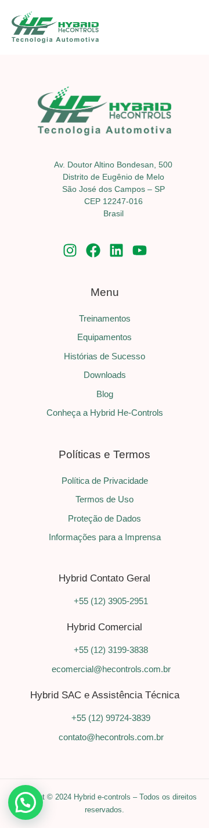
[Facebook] (93, 250)
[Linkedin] (116, 250)
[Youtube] (139, 250)
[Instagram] (70, 250)
